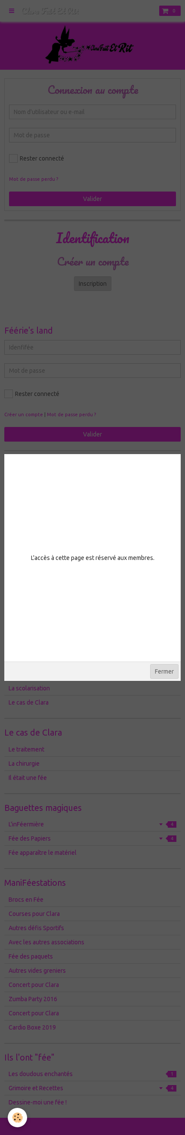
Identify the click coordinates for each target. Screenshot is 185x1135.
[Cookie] (17, 1117)
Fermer (164, 671)
